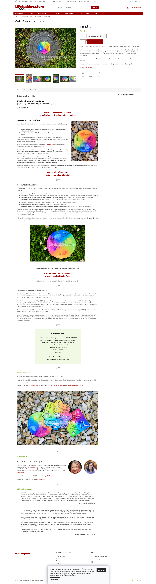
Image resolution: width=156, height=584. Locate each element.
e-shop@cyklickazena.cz (100, 556)
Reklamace (70, 1)
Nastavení (54, 580)
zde (74, 575)
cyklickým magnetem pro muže (56, 385)
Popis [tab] (18, 90)
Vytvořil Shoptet (137, 580)
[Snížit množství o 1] (86, 43)
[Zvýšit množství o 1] (86, 41)
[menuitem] (19, 13)
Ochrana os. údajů (83, 1)
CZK (130, 1)
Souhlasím (101, 570)
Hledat (95, 7)
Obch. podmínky (58, 1)
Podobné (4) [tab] (27, 90)
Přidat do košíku (96, 41)
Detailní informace (85, 67)
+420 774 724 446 (99, 559)
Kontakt (95, 1)
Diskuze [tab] (37, 90)
